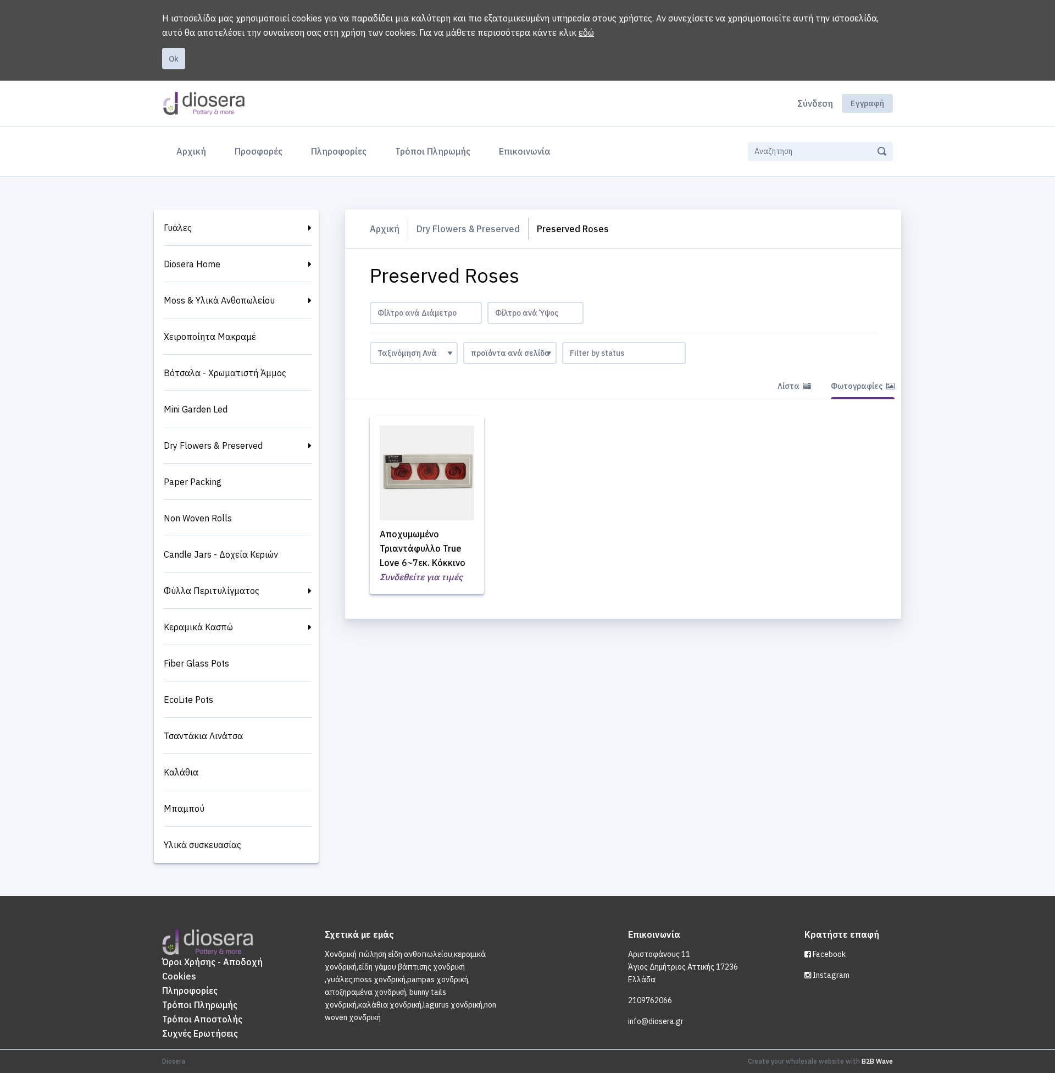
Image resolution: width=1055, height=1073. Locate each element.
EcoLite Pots (188, 699)
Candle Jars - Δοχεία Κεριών (221, 554)
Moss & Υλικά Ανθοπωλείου (219, 300)
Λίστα (789, 386)
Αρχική (193, 151)
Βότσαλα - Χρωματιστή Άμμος (225, 372)
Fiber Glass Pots (196, 663)
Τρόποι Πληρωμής (432, 151)
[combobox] (426, 313)
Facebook (828, 954)
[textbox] (425, 313)
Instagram (830, 975)
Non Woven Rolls (198, 518)
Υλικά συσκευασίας (202, 844)
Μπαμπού (184, 808)
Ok (174, 59)
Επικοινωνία (525, 151)
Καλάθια (181, 772)
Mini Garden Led (195, 409)
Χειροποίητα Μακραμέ (210, 336)
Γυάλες (178, 227)
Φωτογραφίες (857, 386)
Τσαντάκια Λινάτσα (203, 735)
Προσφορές (258, 151)
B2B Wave (877, 1061)
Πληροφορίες (339, 151)
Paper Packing (192, 481)
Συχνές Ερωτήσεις (200, 1033)
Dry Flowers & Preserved (213, 445)
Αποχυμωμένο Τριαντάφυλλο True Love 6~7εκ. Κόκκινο (422, 548)
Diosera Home (192, 263)
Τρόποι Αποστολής (202, 1019)
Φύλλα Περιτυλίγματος (211, 590)
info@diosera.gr (656, 1021)
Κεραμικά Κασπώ (198, 626)
